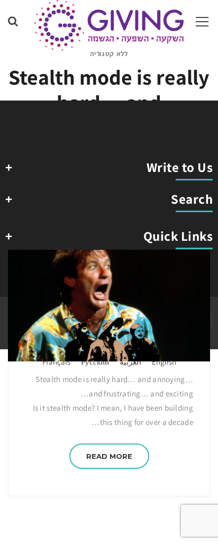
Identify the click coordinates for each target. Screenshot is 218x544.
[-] (109, 25)
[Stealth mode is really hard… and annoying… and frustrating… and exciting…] (109, 305)
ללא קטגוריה (109, 53)
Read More (109, 456)
